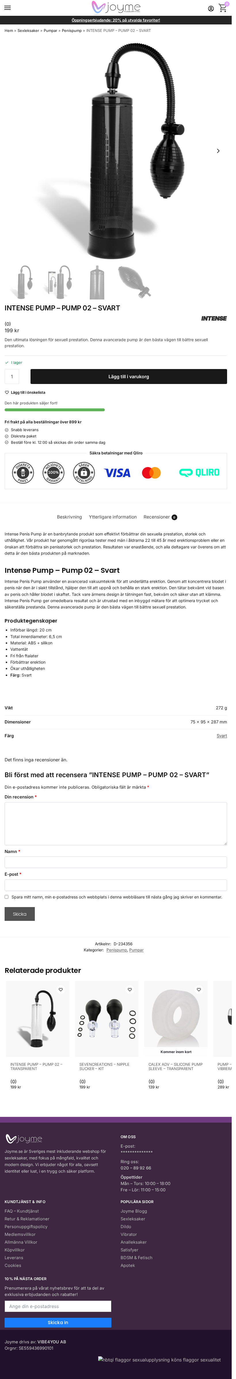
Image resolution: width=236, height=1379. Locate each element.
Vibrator (129, 1234)
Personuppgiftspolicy (26, 1226)
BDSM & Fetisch (137, 1257)
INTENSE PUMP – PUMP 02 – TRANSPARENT (36, 1066)
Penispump (72, 30)
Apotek (128, 1265)
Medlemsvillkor (20, 1234)
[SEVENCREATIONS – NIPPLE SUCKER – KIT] (106, 1019)
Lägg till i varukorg (129, 376)
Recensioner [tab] (160, 517)
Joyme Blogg (134, 1211)
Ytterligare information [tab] (113, 517)
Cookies (13, 1265)
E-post (13, 874)
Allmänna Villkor (21, 1242)
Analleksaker (134, 1242)
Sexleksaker (28, 30)
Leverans (14, 1257)
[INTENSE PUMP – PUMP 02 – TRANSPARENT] (37, 1019)
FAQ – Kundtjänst (22, 1211)
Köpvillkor (15, 1250)
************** (137, 1152)
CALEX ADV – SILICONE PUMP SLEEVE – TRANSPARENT (176, 1066)
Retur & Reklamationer (27, 1218)
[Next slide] (218, 151)
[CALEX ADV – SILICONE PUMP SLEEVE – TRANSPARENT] (176, 1019)
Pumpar (50, 30)
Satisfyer (129, 1250)
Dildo (126, 1226)
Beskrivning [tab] (69, 517)
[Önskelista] (60, 989)
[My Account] (211, 8)
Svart (222, 735)
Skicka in (58, 1322)
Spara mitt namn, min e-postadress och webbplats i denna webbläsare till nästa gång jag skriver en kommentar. (117, 896)
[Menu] (13, 8)
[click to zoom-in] (116, 151)
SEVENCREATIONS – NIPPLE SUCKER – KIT (104, 1066)
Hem (9, 30)
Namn (12, 851)
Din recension (21, 797)
